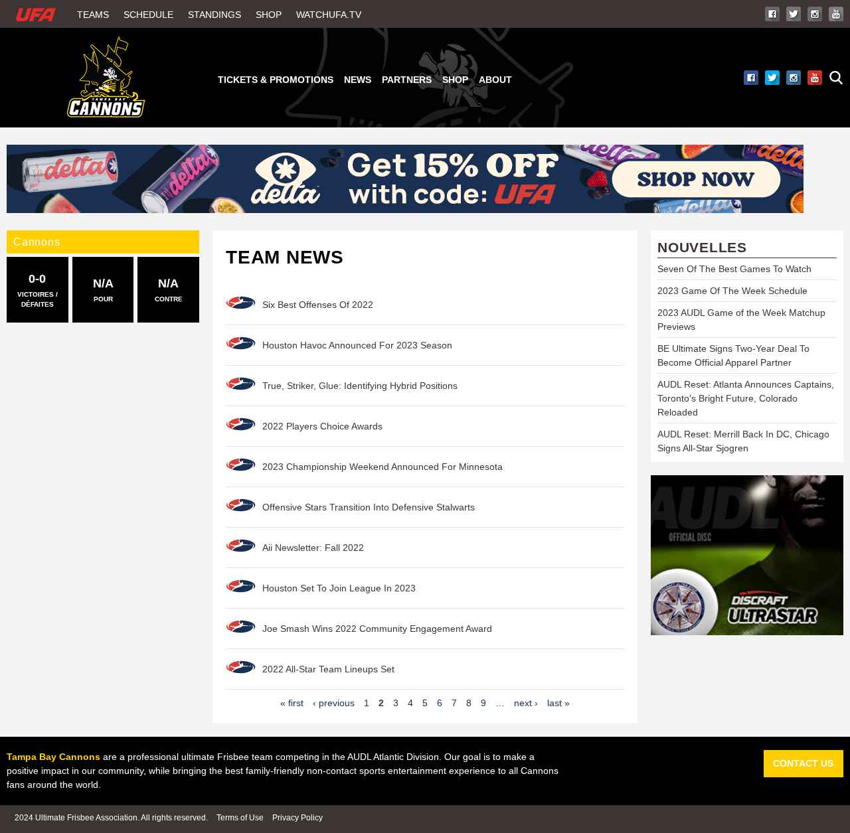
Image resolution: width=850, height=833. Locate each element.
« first (291, 703)
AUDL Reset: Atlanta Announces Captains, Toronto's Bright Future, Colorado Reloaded (745, 398)
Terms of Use (240, 817)
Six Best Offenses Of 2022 (317, 304)
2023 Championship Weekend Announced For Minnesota (382, 466)
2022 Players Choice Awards (322, 426)
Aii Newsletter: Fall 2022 (313, 547)
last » (558, 703)
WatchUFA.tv (328, 14)
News (357, 79)
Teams (93, 14)
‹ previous (334, 703)
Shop (269, 14)
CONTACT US (803, 763)
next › (526, 703)
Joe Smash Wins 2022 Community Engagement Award (377, 628)
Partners (407, 79)
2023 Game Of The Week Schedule (732, 290)
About (495, 79)
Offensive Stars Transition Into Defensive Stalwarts (368, 507)
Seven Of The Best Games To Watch (734, 269)
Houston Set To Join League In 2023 (339, 588)
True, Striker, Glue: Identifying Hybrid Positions (360, 385)
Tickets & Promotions (275, 79)
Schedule (148, 14)
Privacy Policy (297, 817)
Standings (214, 14)
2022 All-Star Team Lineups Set (328, 669)
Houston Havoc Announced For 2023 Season (357, 345)
